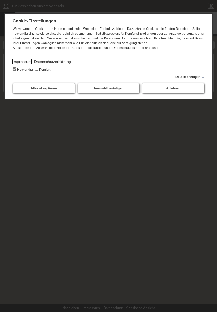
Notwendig (25, 69)
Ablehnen (173, 88)
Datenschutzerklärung (52, 61)
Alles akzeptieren (44, 88)
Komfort (44, 69)
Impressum (22, 61)
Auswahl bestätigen (108, 88)
